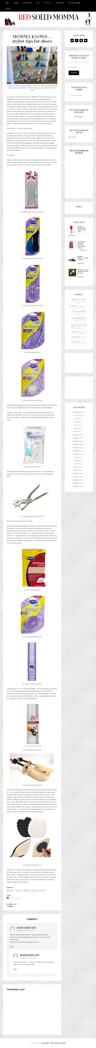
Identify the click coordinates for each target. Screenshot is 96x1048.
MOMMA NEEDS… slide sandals (83, 258)
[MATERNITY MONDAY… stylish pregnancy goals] (73, 245)
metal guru (76, 342)
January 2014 (77, 476)
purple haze (75, 332)
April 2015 (77, 428)
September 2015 (78, 412)
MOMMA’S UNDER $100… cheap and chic (82, 229)
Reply (12, 947)
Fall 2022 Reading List (78, 318)
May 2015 (78, 425)
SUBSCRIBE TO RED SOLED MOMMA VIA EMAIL (79, 57)
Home (7, 3)
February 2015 (77, 435)
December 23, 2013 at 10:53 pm (25, 930)
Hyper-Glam (60, 3)
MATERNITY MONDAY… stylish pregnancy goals (82, 245)
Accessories (27, 3)
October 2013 (77, 486)
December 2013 (77, 480)
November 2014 (77, 444)
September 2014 (77, 451)
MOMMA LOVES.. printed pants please (83, 271)
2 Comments (10, 906)
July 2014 (77, 457)
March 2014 (78, 470)
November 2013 (77, 483)
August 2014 (77, 454)
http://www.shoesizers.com (30, 942)
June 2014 (77, 460)
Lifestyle (47, 3)
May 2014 (78, 464)
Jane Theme (45, 1043)
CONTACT (8, 9)
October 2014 (77, 447)
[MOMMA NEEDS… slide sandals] (73, 259)
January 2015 (77, 438)
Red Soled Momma (74, 3)
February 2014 (77, 473)
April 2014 (77, 467)
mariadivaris (27, 955)
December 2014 (77, 441)
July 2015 (77, 418)
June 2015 (77, 422)
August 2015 (77, 415)
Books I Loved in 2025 (79, 299)
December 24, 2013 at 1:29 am (28, 957)
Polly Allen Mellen (79, 311)
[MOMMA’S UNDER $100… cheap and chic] (73, 230)
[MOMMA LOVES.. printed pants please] (73, 273)
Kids (38, 3)
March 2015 (78, 431)
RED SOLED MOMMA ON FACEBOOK (79, 152)
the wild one (75, 337)
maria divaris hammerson (15, 898)
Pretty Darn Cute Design (58, 1043)
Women (16, 3)
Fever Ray (73, 306)
